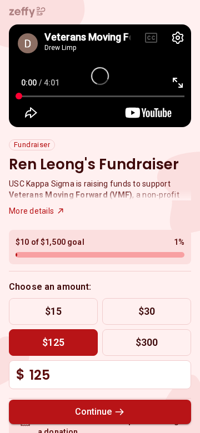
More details (31, 211)
